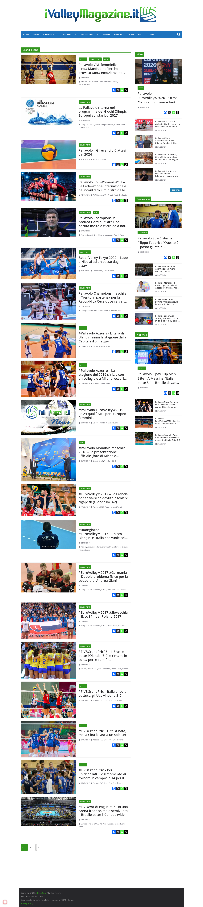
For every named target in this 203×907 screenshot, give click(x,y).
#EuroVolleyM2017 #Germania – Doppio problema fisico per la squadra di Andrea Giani (103, 576)
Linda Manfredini (105, 82)
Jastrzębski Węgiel (112, 235)
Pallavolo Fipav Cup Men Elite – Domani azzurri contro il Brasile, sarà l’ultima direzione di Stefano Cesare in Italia (166, 404)
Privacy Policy (27, 903)
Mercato (118, 34)
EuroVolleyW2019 (100, 423)
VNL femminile (84, 85)
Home (26, 34)
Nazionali (68, 34)
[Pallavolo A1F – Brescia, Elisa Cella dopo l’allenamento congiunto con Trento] (144, 175)
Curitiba (84, 824)
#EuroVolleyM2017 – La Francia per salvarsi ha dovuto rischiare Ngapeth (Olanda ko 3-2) (103, 498)
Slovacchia (122, 625)
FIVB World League (106, 824)
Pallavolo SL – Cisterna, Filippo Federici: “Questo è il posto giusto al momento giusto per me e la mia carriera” (158, 242)
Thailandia (123, 195)
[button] (56, 34)
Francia (107, 507)
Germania (111, 589)
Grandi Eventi (88, 34)
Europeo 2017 (98, 507)
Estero (106, 34)
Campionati (49, 34)
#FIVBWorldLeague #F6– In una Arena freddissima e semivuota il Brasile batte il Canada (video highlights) (103, 812)
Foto (140, 34)
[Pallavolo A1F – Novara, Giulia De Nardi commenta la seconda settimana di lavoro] (144, 126)
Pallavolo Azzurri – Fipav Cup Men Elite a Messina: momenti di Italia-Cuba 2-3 (167, 437)
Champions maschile (89, 310)
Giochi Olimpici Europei (104, 125)
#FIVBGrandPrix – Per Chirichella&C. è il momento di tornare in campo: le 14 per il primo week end (102, 776)
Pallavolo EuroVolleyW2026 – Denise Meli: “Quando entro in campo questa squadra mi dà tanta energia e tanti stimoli (167, 421)
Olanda (125, 669)
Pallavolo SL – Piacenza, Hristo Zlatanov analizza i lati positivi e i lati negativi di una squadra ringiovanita (167, 157)
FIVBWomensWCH (100, 195)
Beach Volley (85, 252)
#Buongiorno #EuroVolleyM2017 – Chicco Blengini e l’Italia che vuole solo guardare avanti (103, 535)
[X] (118, 90)
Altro (95, 159)
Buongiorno (92, 547)
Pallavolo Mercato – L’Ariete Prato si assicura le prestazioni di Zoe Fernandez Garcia (166, 302)
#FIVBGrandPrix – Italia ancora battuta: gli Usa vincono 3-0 (103, 693)
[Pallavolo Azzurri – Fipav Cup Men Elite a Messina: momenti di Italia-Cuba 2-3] (144, 439)
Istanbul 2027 (84, 127)
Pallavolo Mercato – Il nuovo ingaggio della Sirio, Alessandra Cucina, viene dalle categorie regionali (167, 285)
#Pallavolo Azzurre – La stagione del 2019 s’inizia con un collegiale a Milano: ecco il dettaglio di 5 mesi (101, 376)
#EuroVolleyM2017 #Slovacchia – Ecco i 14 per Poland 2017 (103, 614)
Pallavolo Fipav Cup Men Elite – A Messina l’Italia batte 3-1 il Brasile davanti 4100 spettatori (158, 378)
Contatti (152, 34)
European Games (87, 125)
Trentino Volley (115, 310)
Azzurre (83, 59)
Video (131, 34)
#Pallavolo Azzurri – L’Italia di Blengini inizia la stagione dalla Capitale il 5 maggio (102, 337)
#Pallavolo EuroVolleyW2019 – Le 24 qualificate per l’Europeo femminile (102, 413)
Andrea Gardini (87, 235)
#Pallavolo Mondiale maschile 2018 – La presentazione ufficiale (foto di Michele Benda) (102, 454)
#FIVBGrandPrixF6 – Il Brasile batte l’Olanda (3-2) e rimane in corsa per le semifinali (103, 655)
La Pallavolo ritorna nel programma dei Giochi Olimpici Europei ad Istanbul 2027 (103, 111)
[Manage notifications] (5, 902)
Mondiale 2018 (110, 461)
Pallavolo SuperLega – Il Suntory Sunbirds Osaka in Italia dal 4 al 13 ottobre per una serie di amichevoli (167, 318)
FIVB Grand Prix (104, 669)
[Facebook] (114, 90)
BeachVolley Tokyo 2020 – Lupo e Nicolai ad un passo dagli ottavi (103, 261)
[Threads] (126, 90)
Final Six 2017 (92, 669)
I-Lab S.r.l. (41, 893)
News (36, 34)
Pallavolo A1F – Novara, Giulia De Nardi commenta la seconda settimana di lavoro (167, 124)
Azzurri (83, 328)
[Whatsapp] (122, 90)
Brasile (83, 669)
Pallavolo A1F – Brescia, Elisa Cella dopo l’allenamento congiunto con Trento (166, 174)
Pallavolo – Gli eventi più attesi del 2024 (102, 152)
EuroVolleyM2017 (104, 547)
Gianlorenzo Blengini (120, 547)
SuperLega (143, 233)
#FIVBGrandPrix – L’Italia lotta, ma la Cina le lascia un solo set (102, 732)
